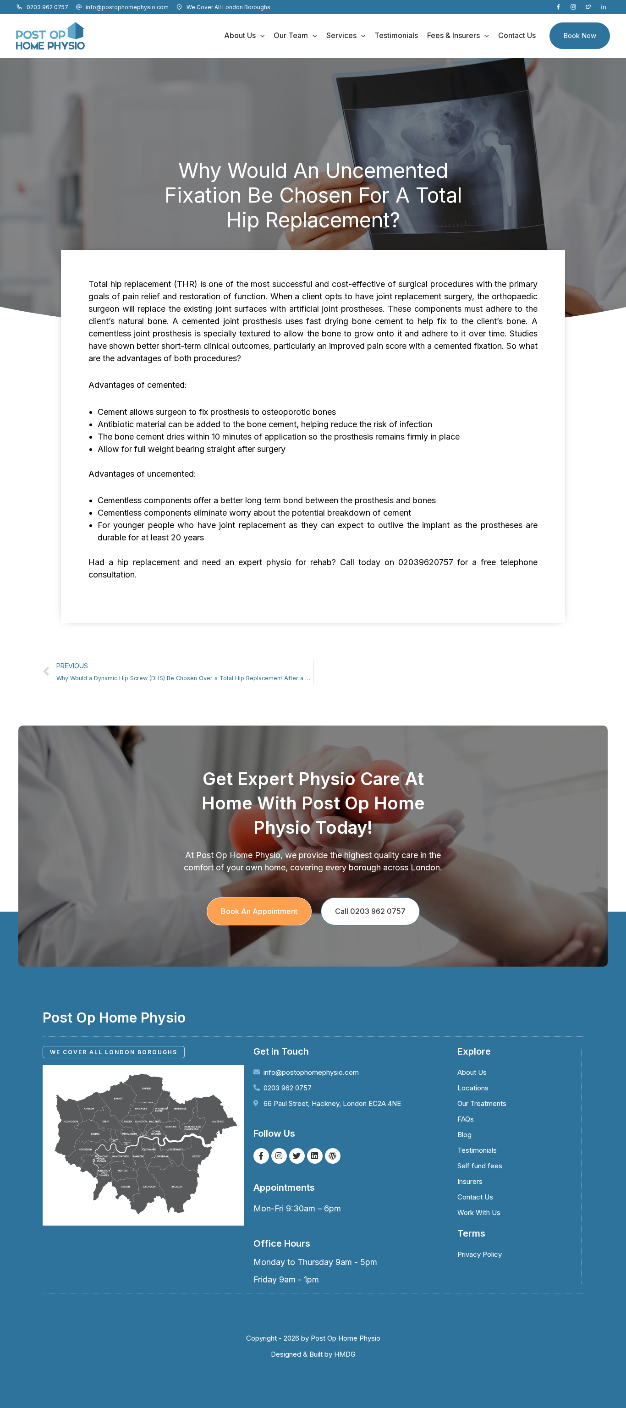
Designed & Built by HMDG (313, 1354)
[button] (260, 35)
